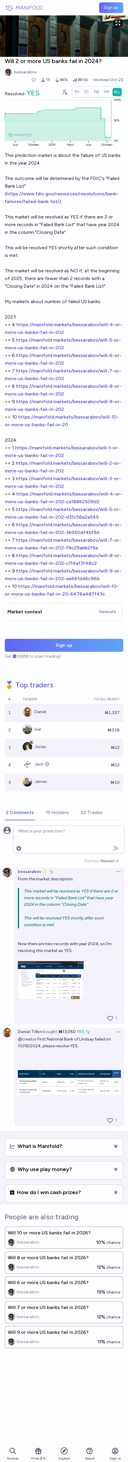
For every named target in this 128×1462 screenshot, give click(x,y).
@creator (27, 1039)
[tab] (20, 812)
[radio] (76, 92)
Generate (107, 611)
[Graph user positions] (65, 92)
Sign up (111, 7)
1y (51, 871)
